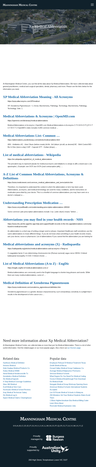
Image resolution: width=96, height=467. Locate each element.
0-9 (14, 426)
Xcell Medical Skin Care (12, 387)
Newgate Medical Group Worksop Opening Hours (69, 384)
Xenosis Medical (9, 365)
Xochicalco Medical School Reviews (17, 390)
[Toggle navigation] (92, 4)
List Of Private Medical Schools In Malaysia (66, 392)
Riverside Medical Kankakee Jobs (63, 406)
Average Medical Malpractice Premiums (65, 371)
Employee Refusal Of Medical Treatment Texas (68, 363)
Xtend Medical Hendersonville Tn (15, 373)
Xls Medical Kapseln (10, 379)
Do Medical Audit (56, 382)
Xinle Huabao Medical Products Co (16, 368)
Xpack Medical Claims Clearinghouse (17, 398)
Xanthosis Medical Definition (13, 363)
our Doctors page (74, 348)
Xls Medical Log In (10, 395)
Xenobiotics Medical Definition (14, 376)
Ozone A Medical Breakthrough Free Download (68, 379)
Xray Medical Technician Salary (15, 392)
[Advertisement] (48, 63)
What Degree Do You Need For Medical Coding (68, 376)
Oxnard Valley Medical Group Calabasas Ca (67, 368)
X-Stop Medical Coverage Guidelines (17, 382)
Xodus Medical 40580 (11, 371)
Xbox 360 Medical (10, 384)
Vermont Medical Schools (59, 373)
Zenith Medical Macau (58, 365)
